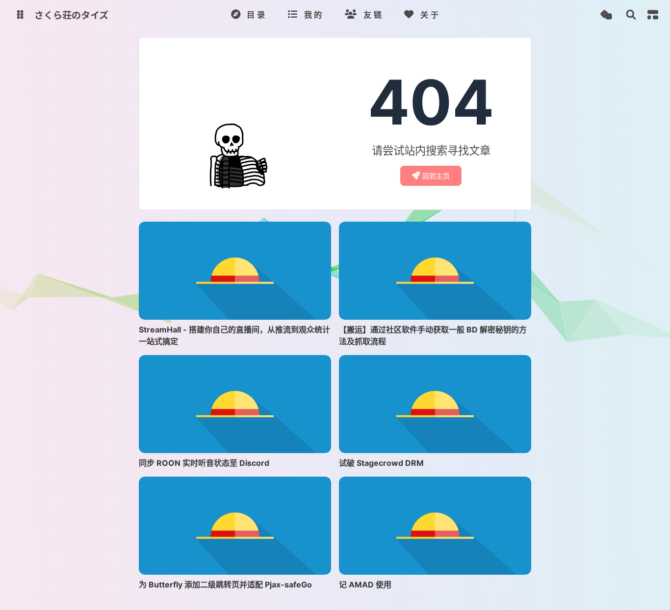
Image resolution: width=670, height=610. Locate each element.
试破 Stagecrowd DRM (381, 463)
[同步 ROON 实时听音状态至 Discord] (235, 404)
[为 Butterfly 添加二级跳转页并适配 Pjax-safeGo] (235, 526)
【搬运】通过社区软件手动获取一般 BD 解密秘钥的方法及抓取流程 (433, 335)
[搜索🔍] (631, 15)
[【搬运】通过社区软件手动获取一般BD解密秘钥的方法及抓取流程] (435, 271)
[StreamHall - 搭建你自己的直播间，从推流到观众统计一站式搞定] (235, 271)
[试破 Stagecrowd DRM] (435, 404)
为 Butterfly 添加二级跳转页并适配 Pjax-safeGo (225, 584)
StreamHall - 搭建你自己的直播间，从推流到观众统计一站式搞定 (234, 335)
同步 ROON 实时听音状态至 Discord (204, 463)
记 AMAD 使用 (365, 584)
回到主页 (436, 176)
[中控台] (652, 14)
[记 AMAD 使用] (435, 526)
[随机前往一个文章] (606, 15)
